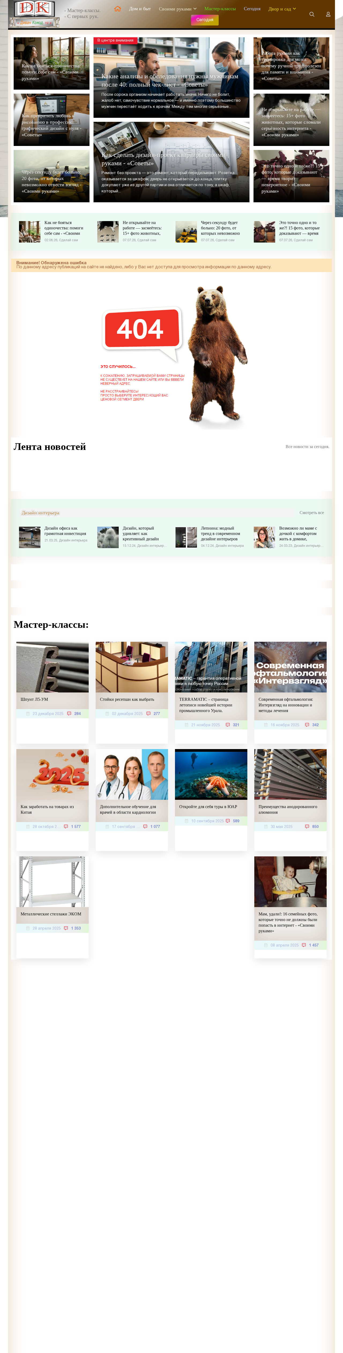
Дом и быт (140, 8)
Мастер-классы (220, 8)
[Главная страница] (117, 9)
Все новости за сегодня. (307, 446)
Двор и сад (280, 9)
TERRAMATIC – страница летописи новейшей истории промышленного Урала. (205, 705)
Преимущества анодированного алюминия (288, 809)
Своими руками (175, 9)
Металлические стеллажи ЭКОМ (51, 914)
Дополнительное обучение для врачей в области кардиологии (128, 809)
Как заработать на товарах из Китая (47, 809)
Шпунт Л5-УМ (34, 699)
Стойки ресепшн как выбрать (127, 699)
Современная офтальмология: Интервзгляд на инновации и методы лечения (286, 705)
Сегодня (252, 8)
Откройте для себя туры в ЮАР (208, 806)
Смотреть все (312, 512)
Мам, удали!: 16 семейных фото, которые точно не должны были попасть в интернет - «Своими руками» (288, 922)
